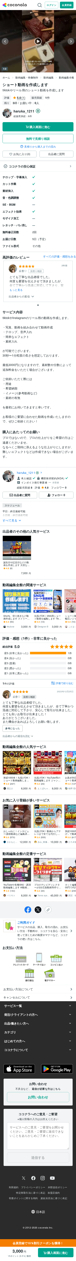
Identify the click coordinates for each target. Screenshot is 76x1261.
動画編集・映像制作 (26, 77)
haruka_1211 (26, 472)
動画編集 (48, 77)
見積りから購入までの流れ (40, 146)
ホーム (6, 77)
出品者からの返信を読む (17, 736)
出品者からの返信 (20, 296)
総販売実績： (23, 116)
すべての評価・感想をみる (59, 256)
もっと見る (16, 289)
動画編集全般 (66, 77)
